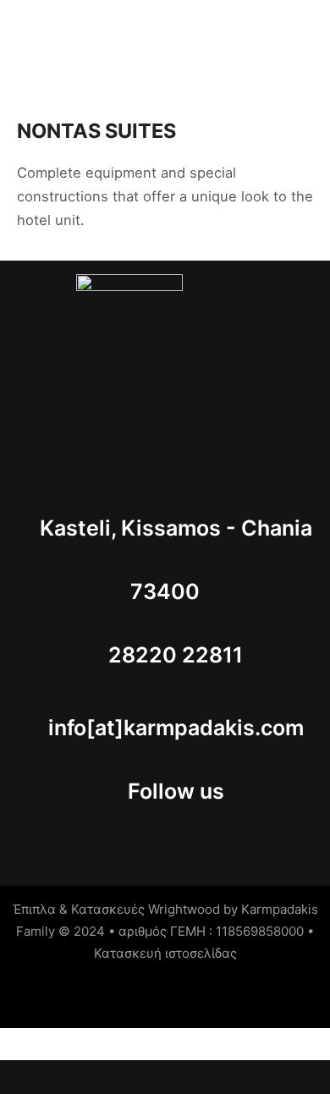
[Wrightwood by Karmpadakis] (86, 35)
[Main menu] (309, 36)
